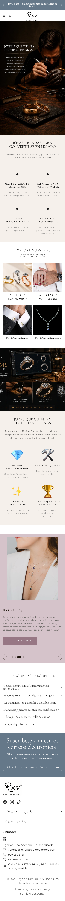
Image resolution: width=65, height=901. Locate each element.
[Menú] (3, 16)
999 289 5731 (16, 854)
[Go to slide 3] (19, 657)
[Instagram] (11, 802)
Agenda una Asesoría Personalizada (28, 845)
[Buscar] (10, 15)
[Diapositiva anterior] (3, 5)
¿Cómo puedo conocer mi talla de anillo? (26, 717)
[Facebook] (5, 802)
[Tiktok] (18, 802)
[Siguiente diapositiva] (61, 5)
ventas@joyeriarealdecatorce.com (32, 849)
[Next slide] (59, 657)
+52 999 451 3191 (18, 859)
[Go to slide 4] (23, 657)
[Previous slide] (6, 657)
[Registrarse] (57, 767)
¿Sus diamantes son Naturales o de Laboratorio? (30, 702)
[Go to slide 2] (15, 657)
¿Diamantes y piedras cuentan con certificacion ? (31, 710)
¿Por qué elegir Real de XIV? (19, 724)
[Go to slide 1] (12, 657)
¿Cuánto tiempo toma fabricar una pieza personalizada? (26, 687)
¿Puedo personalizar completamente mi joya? (29, 695)
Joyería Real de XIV (30, 879)
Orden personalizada (20, 640)
